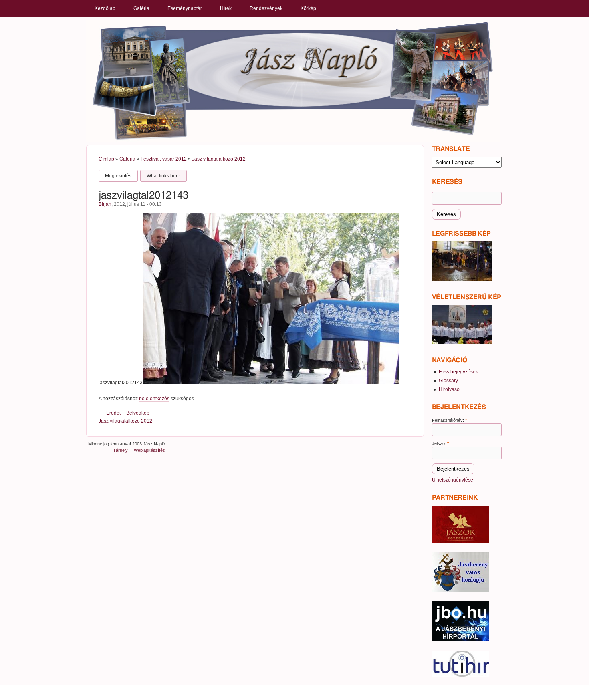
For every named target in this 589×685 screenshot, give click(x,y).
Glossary (448, 380)
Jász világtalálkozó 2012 (219, 159)
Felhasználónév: (449, 420)
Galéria (141, 8)
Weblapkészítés (149, 450)
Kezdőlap (105, 8)
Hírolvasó (449, 389)
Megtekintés (118, 176)
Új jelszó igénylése (452, 480)
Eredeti (114, 413)
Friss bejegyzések (458, 372)
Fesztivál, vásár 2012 (164, 159)
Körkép (308, 8)
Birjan (105, 204)
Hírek (226, 8)
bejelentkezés (154, 398)
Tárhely (120, 450)
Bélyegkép (137, 413)
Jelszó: (440, 443)
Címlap (106, 159)
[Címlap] (293, 80)
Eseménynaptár (184, 8)
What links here (163, 176)
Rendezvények (266, 8)
